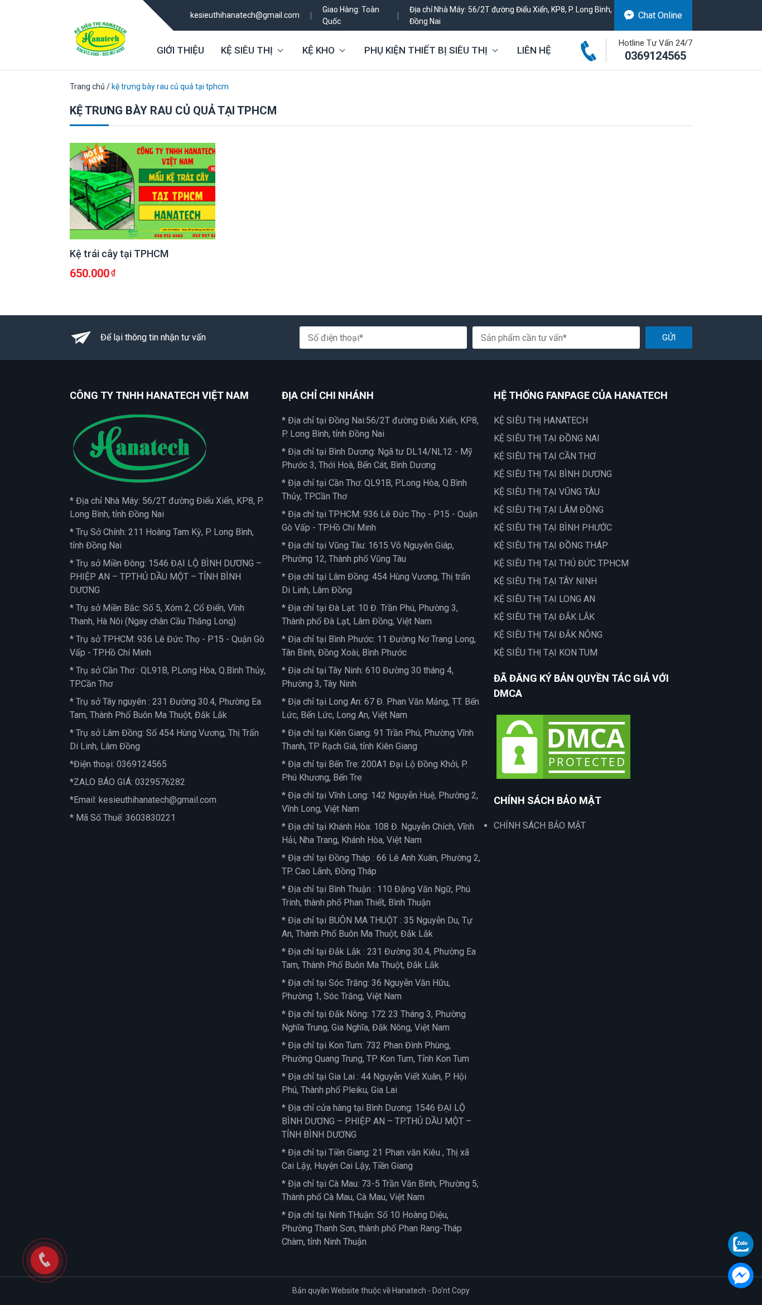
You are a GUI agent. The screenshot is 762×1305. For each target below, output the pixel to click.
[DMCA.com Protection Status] (563, 746)
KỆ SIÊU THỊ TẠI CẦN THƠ (545, 456)
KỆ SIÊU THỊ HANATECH (541, 420)
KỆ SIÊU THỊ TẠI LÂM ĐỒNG (549, 509)
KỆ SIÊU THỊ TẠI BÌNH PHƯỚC (553, 527)
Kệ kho (318, 50)
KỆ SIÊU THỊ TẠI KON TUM (545, 652)
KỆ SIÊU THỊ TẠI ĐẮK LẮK (544, 616)
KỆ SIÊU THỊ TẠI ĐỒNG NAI (547, 438)
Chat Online (660, 15)
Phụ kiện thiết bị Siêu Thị (426, 50)
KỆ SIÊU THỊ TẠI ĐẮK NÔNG (548, 634)
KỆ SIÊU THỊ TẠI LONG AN (544, 599)
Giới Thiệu (180, 50)
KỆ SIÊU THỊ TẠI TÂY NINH (545, 581)
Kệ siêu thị (247, 50)
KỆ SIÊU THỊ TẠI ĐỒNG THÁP (551, 545)
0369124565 (655, 55)
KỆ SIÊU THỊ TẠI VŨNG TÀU (547, 492)
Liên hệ (534, 50)
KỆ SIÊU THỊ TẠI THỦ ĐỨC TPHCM (561, 563)
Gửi (669, 338)
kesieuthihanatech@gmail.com (245, 15)
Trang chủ (87, 86)
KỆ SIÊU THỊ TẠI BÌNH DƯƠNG (553, 474)
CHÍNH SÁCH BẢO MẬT (540, 825)
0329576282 (160, 782)
